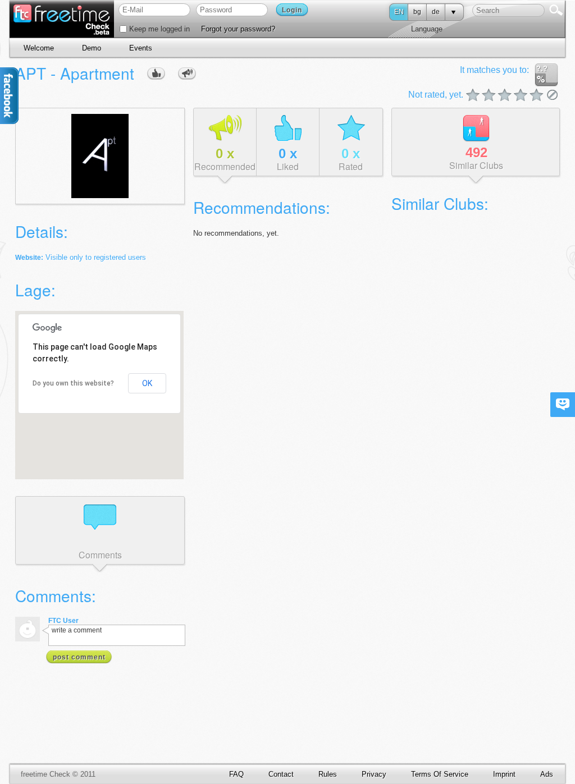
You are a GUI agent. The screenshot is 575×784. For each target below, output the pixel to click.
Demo (91, 48)
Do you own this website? (73, 383)
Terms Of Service (439, 774)
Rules (327, 774)
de (436, 12)
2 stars (481, 95)
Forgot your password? (238, 29)
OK (147, 383)
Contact (281, 774)
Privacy (374, 774)
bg (417, 12)
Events (140, 48)
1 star (473, 95)
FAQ (236, 774)
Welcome (39, 48)
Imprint (504, 774)
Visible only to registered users (95, 257)
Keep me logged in (158, 29)
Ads (546, 774)
